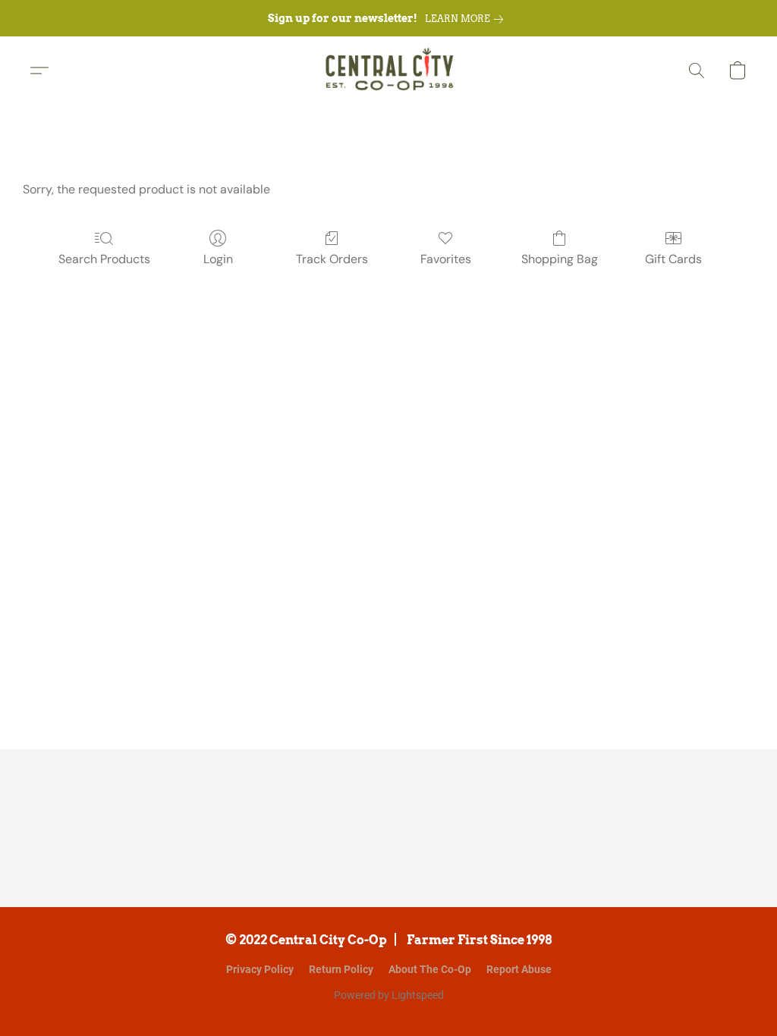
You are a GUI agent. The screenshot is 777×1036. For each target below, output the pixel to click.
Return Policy (341, 969)
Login (218, 259)
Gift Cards (673, 259)
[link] (467, 19)
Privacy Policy (260, 969)
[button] (389, 70)
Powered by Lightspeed (389, 995)
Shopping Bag (559, 259)
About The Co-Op (429, 969)
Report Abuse (519, 969)
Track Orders (332, 259)
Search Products (104, 259)
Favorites (445, 259)
